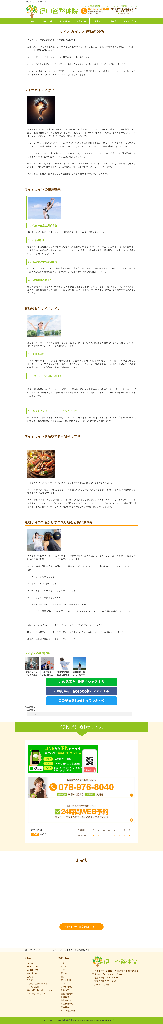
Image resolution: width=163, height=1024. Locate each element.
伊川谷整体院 (68, 1020)
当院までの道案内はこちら (81, 926)
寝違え (64, 970)
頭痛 (63, 963)
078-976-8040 (112, 978)
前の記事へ (30, 707)
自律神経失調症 (68, 1011)
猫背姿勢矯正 (67, 987)
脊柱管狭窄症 (67, 1004)
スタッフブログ (130, 21)
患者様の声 (81, 21)
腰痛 (63, 977)
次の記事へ (30, 710)
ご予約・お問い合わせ (37, 983)
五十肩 (64, 973)
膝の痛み (65, 1007)
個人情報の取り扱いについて (40, 990)
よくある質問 (33, 987)
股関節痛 (65, 997)
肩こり (64, 966)
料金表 (114, 21)
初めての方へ (49, 21)
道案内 (97, 21)
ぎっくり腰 (66, 980)
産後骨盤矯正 (67, 994)
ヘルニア (65, 983)
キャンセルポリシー (36, 994)
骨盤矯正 (65, 990)
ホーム (30, 963)
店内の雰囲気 (65, 21)
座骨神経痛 (66, 1000)
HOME (33, 21)
